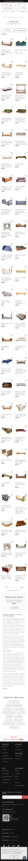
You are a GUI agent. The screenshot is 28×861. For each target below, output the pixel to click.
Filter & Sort (22, 30)
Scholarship (17, 782)
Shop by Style (5, 770)
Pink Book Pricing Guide (7, 758)
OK (14, 856)
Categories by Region (6, 776)
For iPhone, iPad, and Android (8, 811)
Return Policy (5, 752)
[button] (3, 4)
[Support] (24, 858)
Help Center (4, 746)
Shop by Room (5, 782)
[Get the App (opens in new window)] (6, 818)
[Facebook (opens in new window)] (9, 845)
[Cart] (25, 4)
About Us (17, 770)
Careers (16, 776)
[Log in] (13, 5)
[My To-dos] (15, 4)
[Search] (24, 8)
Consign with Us (18, 755)
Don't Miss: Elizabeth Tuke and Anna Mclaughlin (14, 1)
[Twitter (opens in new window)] (18, 845)
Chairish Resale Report (20, 785)
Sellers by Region (5, 779)
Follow (14, 607)
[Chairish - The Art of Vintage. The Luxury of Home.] (8, 5)
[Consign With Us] (19, 4)
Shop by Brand (5, 773)
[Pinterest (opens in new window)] (13, 845)
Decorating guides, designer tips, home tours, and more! (12, 805)
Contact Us (4, 749)
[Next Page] (17, 587)
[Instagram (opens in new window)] (4, 845)
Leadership (17, 773)
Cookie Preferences (17, 853)
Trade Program (18, 749)
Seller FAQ (17, 758)
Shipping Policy (5, 755)
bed (16, 619)
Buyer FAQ (17, 746)
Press (16, 779)
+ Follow (7, 30)
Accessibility (5, 761)
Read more (5, 688)
